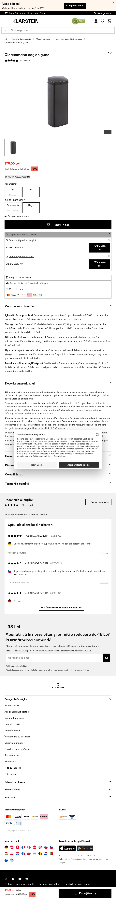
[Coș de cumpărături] (109, 21)
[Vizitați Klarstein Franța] (23, 847)
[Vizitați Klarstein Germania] (6, 847)
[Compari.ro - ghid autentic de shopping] (78, 20)
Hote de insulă (12, 724)
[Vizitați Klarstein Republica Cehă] (51, 847)
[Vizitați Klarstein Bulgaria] (29, 853)
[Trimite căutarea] (5, 30)
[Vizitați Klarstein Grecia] (12, 860)
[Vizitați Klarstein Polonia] (12, 853)
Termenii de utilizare (91, 859)
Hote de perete (13, 730)
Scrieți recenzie (99, 501)
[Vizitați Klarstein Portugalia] (51, 853)
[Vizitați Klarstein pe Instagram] (6, 878)
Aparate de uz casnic (21, 39)
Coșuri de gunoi (43, 39)
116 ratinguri (25, 60)
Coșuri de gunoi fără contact (69, 39)
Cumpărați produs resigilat (22, 240)
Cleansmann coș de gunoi (16, 42)
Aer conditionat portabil (17, 711)
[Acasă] (8, 39)
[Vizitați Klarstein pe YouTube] (20, 878)
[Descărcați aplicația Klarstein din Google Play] (85, 848)
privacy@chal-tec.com (84, 670)
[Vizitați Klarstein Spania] (34, 847)
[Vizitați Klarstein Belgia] (40, 853)
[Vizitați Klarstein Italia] (29, 847)
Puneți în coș (60, 224)
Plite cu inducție (13, 767)
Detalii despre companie (77, 884)
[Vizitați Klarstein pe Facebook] (13, 878)
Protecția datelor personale (19, 884)
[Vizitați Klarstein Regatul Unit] (40, 847)
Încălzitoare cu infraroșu (18, 736)
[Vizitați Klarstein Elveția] (17, 847)
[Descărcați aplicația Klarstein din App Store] (67, 848)
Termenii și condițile (48, 884)
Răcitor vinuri (12, 705)
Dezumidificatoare (14, 718)
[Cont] (95, 21)
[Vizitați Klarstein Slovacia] (46, 847)
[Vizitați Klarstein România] (23, 853)
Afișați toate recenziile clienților (62, 607)
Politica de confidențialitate (16, 666)
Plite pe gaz (11, 774)
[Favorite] (102, 21)
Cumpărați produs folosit (21, 256)
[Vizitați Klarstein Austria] (12, 847)
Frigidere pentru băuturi (17, 749)
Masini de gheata (14, 742)
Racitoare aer (12, 755)
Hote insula (10, 761)
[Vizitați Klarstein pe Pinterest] (26, 878)
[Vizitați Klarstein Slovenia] (6, 860)
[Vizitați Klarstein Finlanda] (34, 853)
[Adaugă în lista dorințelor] (109, 53)
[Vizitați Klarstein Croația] (17, 853)
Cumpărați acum (74, 5)
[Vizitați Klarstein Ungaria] (6, 853)
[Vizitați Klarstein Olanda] (46, 853)
